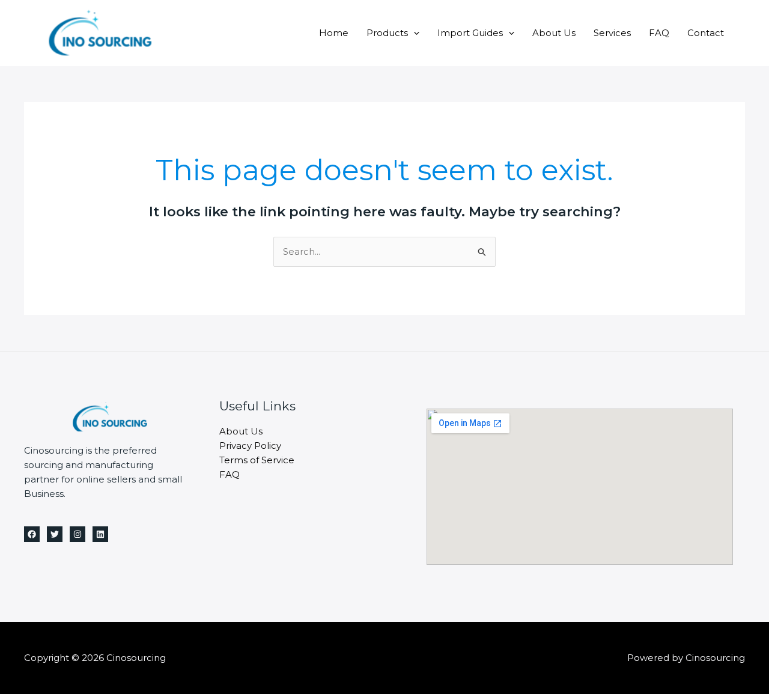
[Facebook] (32, 534)
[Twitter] (54, 534)
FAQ (659, 32)
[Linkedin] (100, 534)
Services (612, 32)
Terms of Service (256, 460)
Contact (705, 32)
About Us (554, 32)
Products (387, 32)
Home (333, 32)
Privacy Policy (250, 445)
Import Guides (470, 32)
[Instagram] (77, 534)
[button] (413, 32)
